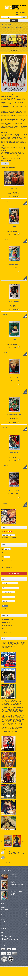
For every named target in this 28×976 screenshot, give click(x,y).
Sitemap (3, 919)
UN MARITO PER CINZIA (14, 264)
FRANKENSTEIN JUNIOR (14, 302)
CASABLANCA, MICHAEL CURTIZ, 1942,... (14, 193)
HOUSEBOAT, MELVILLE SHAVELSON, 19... (14, 268)
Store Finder (8, 858)
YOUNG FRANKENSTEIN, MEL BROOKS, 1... (14, 306)
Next (26, 36)
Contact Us (6, 629)
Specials (3, 907)
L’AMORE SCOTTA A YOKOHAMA (14, 415)
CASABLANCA (14, 189)
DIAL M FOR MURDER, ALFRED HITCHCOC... (14, 456)
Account (3, 914)
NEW (5, 164)
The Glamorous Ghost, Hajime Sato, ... (14, 419)
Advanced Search (8, 560)
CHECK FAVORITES (14, 573)
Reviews (6, 564)
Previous (2, 36)
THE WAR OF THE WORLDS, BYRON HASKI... (14, 494)
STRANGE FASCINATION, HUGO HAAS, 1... (14, 381)
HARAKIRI (14, 226)
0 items (5, 552)
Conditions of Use (8, 625)
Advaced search (4, 909)
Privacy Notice (6, 622)
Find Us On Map (7, 933)
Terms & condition (5, 921)
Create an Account (8, 567)
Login (2, 917)
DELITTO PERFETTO (14, 453)
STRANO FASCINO (14, 377)
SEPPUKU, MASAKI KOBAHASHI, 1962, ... (14, 230)
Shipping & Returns (8, 619)
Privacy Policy (4, 924)
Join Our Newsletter (13, 852)
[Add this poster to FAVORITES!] (19, 196)
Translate (13, 537)
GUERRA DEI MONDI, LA (14, 490)
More (24, 202)
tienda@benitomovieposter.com (11, 936)
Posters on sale (7, 632)
